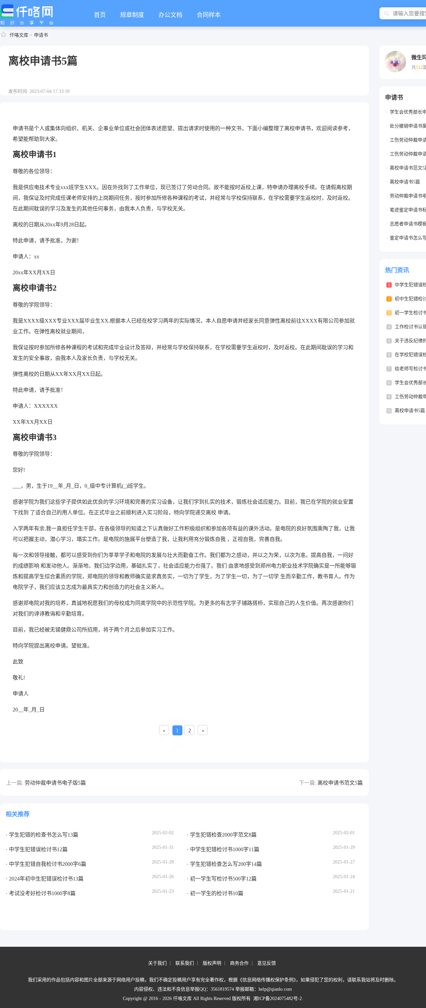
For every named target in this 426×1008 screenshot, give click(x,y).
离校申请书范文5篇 (340, 783)
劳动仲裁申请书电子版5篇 (55, 783)
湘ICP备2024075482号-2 (277, 998)
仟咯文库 (19, 35)
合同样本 (209, 15)
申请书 (41, 35)
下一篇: (307, 783)
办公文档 (170, 15)
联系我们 (184, 963)
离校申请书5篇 (405, 181)
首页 (100, 15)
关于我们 (157, 963)
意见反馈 (266, 963)
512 (419, 67)
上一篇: (14, 783)
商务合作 (239, 963)
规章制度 (132, 15)
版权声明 (212, 963)
